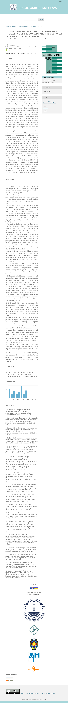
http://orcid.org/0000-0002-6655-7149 (14, 50)
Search (41, 19)
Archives (21, 16)
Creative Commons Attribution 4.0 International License (37, 693)
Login (61, 1)
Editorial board (38, 16)
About (28, 16)
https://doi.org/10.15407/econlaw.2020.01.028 (22, 53)
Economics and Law (39, 8)
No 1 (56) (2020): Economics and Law (27, 26)
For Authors (51, 16)
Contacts (61, 16)
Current (12, 16)
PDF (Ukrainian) (49, 77)
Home (5, 16)
